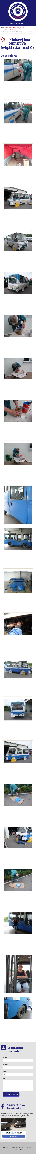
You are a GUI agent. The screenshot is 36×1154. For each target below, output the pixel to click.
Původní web (18, 1149)
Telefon (5, 1064)
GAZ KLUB (11, 28)
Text (4, 1078)
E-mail (5, 1071)
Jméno (5, 1058)
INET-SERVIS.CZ (21, 1147)
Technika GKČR (8, 30)
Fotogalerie (20, 28)
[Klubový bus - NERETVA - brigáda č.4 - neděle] (18, 70)
